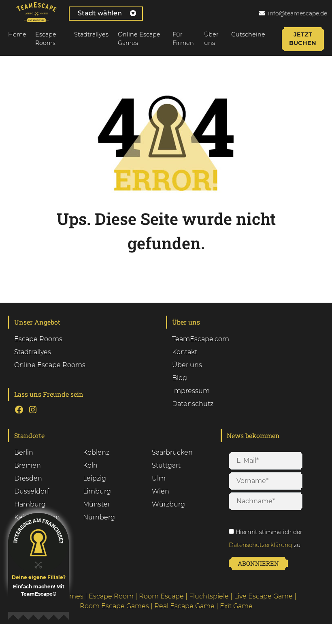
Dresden (28, 478)
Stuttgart (166, 465)
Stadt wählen (100, 13)
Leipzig (94, 478)
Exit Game (236, 606)
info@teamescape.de (297, 13)
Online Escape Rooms (49, 365)
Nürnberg (99, 517)
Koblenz (96, 452)
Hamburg (30, 504)
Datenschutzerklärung (260, 545)
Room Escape (161, 596)
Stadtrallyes (91, 34)
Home (17, 34)
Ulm (159, 478)
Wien (160, 491)
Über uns (211, 39)
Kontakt (184, 352)
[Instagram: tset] (33, 410)
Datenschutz (192, 404)
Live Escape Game (263, 596)
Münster (96, 504)
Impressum (191, 391)
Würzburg (168, 504)
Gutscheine (248, 34)
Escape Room (111, 596)
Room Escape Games (114, 606)
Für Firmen (183, 39)
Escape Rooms (45, 39)
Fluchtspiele (209, 596)
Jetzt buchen (302, 39)
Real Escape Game (184, 606)
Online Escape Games (139, 39)
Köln (90, 465)
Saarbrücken (172, 452)
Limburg (97, 491)
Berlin (23, 452)
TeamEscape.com (200, 339)
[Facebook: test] (19, 410)
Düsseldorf (31, 491)
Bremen (27, 465)
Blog (179, 378)
